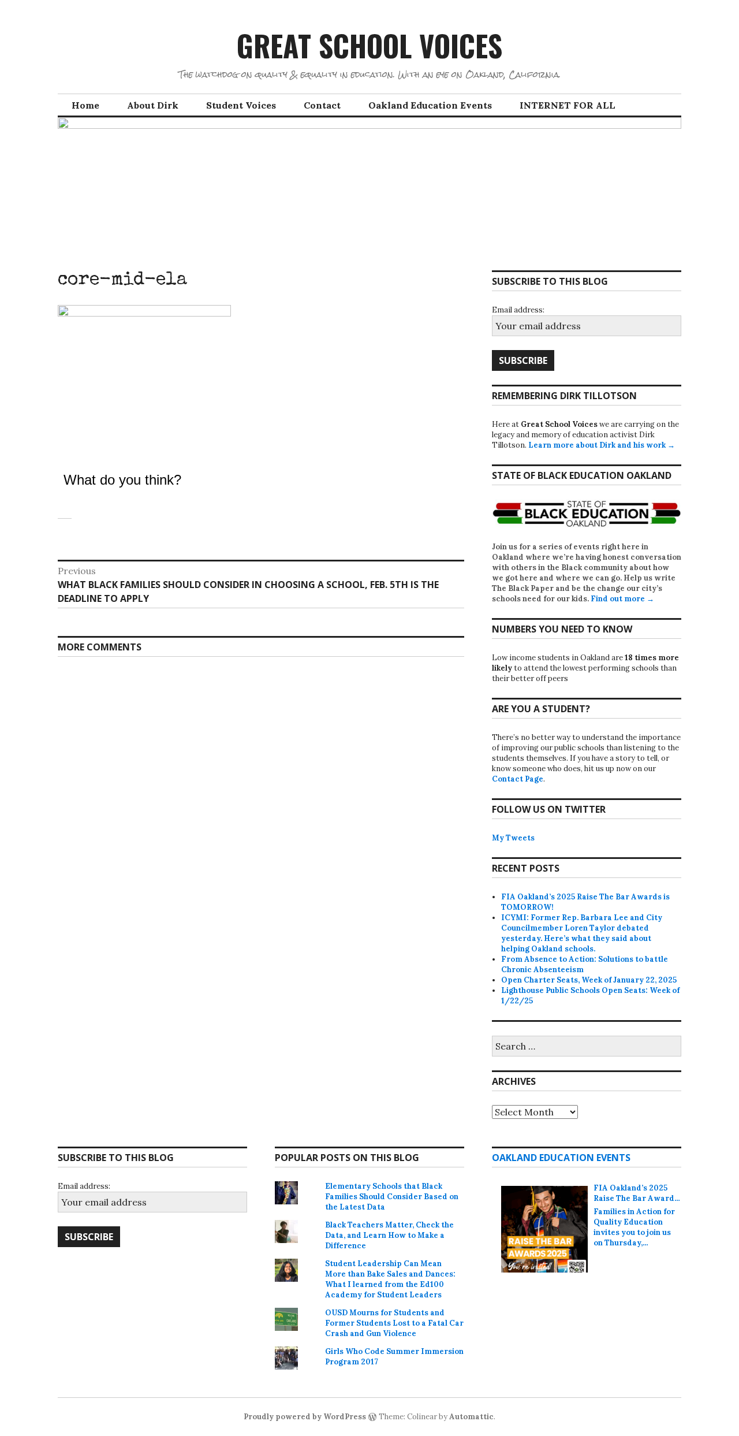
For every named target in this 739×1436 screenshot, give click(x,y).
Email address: (518, 310)
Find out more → (622, 599)
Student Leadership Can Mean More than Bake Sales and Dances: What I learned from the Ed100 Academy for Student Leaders (390, 1279)
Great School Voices (369, 45)
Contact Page (517, 779)
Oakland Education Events (430, 105)
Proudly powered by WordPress (305, 1417)
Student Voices (241, 105)
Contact (322, 105)
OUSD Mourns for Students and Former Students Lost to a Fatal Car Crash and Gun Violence (394, 1323)
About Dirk (152, 105)
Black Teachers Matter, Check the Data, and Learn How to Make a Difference (389, 1235)
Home (85, 105)
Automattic (471, 1417)
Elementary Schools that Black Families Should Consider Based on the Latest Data (391, 1196)
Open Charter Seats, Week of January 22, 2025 (589, 980)
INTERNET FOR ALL (567, 105)
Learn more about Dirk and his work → (601, 445)
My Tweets (513, 838)
